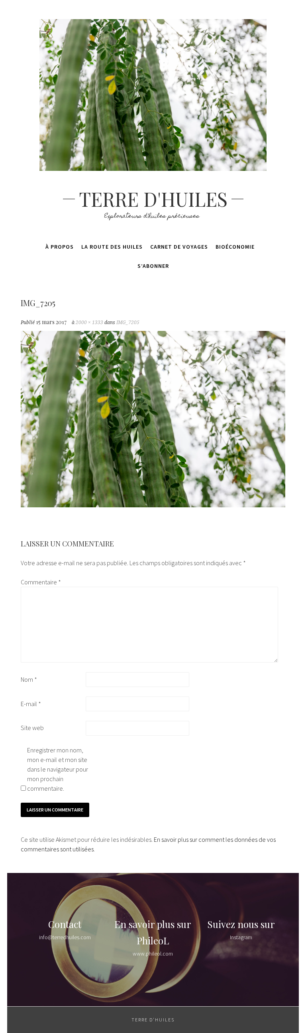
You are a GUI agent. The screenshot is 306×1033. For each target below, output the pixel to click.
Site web (32, 728)
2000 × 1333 (89, 322)
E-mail (31, 704)
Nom (29, 679)
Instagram (241, 937)
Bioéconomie (235, 246)
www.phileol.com (153, 953)
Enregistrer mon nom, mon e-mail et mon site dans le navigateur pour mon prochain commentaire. (57, 769)
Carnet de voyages (179, 246)
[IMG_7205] (153, 505)
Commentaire (41, 582)
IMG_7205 (127, 322)
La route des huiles (112, 246)
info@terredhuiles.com (65, 937)
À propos (59, 246)
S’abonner (153, 265)
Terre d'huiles (153, 199)
